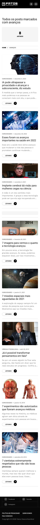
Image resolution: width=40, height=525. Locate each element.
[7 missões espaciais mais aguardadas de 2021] (20, 278)
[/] (31, 4)
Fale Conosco (7, 516)
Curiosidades (7, 79)
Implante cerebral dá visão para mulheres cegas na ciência (19, 187)
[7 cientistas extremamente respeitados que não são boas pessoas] (20, 442)
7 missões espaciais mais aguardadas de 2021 (16, 297)
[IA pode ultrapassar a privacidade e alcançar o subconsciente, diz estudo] (20, 64)
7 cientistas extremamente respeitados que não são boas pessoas (18, 464)
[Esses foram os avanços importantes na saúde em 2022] (20, 120)
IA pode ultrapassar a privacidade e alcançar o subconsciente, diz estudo (16, 85)
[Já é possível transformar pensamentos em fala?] (20, 333)
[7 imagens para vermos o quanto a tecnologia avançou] (20, 228)
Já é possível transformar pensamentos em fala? (16, 354)
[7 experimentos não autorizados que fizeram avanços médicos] (20, 389)
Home (4, 48)
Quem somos (27, 513)
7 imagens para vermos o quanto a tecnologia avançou (20, 244)
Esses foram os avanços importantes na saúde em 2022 (19, 139)
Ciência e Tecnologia (10, 349)
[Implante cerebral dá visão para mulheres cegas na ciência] (20, 170)
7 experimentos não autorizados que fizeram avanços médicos (19, 408)
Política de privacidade (11, 513)
